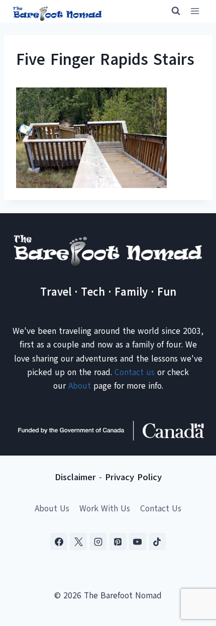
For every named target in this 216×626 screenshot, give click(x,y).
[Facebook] (58, 541)
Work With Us (104, 508)
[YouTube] (137, 541)
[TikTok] (157, 541)
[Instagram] (97, 541)
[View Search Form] (171, 11)
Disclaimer (75, 477)
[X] (78, 541)
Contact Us (160, 508)
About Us (52, 508)
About (79, 386)
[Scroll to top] (190, 568)
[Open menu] (194, 11)
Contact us (135, 372)
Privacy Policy (133, 477)
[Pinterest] (118, 541)
